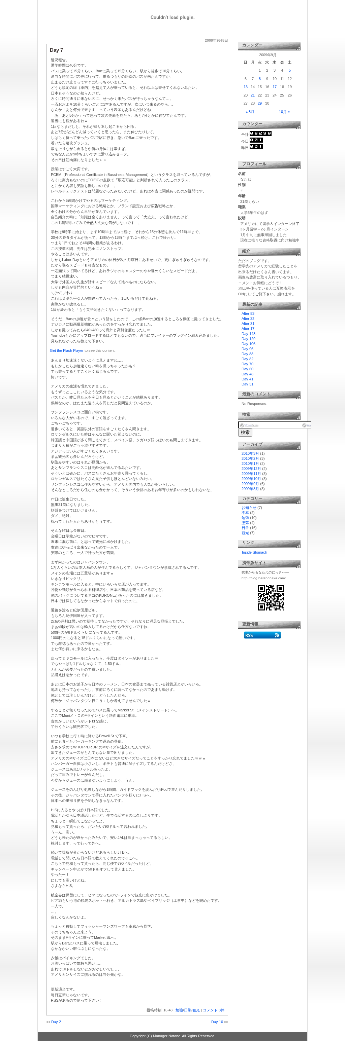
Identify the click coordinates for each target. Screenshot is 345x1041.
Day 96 (247, 349)
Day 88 (247, 354)
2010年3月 (250, 453)
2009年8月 (250, 489)
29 (260, 103)
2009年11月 (251, 474)
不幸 (245, 513)
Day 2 (56, 1022)
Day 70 (247, 364)
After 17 (248, 329)
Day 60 (247, 369)
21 (253, 95)
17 (275, 87)
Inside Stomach (254, 552)
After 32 (248, 319)
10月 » (284, 112)
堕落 (245, 523)
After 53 (248, 313)
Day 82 (247, 359)
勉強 (179, 1010)
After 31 (248, 324)
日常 (187, 1010)
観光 (196, 1010)
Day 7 (56, 50)
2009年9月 (250, 484)
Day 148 (248, 334)
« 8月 (250, 112)
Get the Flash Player (67, 350)
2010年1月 (250, 463)
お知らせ (249, 508)
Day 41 (247, 379)
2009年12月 (251, 469)
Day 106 (248, 344)
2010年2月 (250, 458)
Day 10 (217, 1022)
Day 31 (247, 384)
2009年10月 (251, 479)
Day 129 (248, 339)
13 (246, 87)
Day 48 (247, 374)
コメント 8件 (213, 1010)
